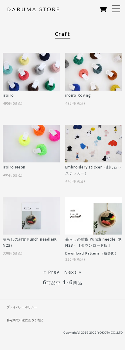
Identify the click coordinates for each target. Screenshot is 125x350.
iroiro (8, 95)
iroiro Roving (78, 95)
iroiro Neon (14, 167)
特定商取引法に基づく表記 (25, 320)
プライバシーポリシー (22, 307)
